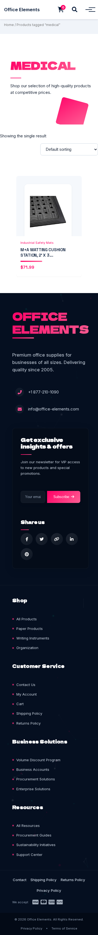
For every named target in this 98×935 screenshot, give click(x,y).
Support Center (29, 854)
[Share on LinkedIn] (72, 539)
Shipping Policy (29, 713)
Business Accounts (32, 769)
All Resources (28, 825)
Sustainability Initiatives (36, 845)
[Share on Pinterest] (27, 554)
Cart (20, 704)
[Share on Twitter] (42, 539)
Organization (27, 647)
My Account (26, 694)
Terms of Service (64, 928)
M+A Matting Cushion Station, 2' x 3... (42, 252)
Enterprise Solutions (33, 789)
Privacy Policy (49, 890)
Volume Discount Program (38, 760)
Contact (19, 880)
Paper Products (29, 628)
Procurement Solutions (35, 779)
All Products (26, 619)
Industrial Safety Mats (37, 243)
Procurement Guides (33, 835)
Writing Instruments (32, 638)
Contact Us (25, 684)
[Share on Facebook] (27, 539)
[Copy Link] (57, 539)
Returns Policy (28, 723)
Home (9, 25)
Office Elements (22, 9)
